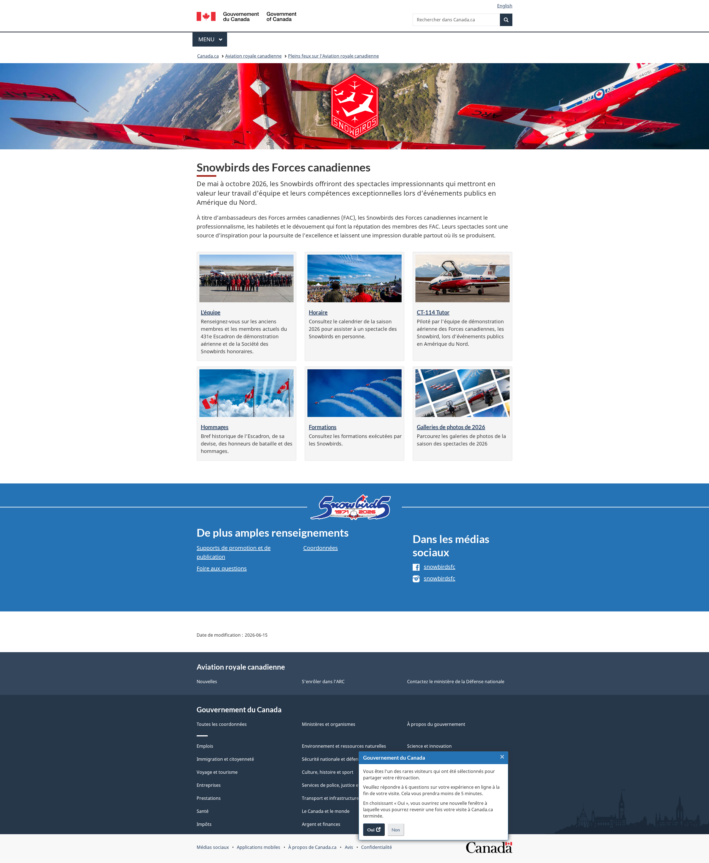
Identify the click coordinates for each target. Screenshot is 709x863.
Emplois (205, 746)
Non (398, 831)
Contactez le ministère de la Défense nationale (455, 681)
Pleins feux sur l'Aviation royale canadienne (333, 56)
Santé (203, 811)
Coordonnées (320, 548)
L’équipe (210, 312)
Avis (349, 847)
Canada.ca (208, 56)
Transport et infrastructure (330, 798)
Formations (322, 427)
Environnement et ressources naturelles (344, 746)
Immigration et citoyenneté (225, 759)
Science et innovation (429, 746)
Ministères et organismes (328, 724)
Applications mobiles (258, 847)
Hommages (214, 427)
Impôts (204, 824)
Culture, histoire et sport (327, 772)
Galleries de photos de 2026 (451, 427)
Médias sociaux (213, 847)
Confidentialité (376, 847)
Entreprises (209, 785)
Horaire (318, 312)
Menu (212, 39)
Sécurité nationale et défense (332, 759)
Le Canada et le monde (326, 811)
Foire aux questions (222, 568)
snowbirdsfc (439, 566)
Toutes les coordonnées (222, 724)
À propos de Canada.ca (312, 847)
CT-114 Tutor (433, 312)
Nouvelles (207, 681)
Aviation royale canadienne (253, 56)
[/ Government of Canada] (246, 17)
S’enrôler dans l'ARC (323, 681)
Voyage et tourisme (217, 772)
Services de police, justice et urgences (341, 785)
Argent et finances (321, 824)
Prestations (209, 798)
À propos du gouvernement (436, 724)
